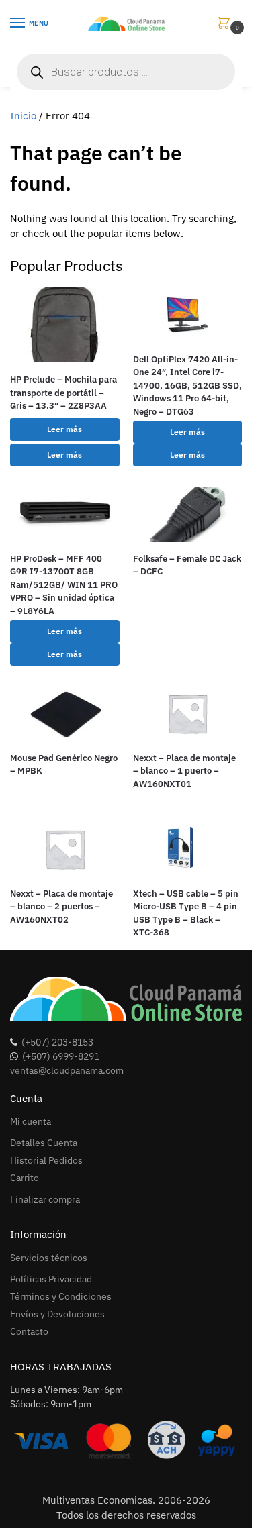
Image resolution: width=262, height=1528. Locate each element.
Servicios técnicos (48, 1258)
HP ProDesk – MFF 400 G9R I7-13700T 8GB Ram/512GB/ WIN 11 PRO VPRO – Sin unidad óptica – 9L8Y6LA (64, 585)
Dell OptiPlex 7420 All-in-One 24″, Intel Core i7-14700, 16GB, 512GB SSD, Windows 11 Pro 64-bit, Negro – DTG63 (187, 385)
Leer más (64, 429)
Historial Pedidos (46, 1160)
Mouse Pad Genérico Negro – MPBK (64, 764)
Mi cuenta (30, 1121)
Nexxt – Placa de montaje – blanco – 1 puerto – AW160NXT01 (184, 771)
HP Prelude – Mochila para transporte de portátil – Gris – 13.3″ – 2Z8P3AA (63, 392)
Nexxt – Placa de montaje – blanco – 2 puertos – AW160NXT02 (61, 906)
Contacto (29, 1331)
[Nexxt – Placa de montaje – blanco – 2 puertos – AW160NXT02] (65, 848)
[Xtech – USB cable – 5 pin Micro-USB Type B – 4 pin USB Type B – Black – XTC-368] (188, 848)
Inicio (23, 115)
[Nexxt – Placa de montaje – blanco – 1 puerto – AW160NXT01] (188, 713)
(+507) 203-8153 (57, 1042)
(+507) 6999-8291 (60, 1056)
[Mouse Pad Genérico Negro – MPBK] (65, 713)
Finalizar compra (45, 1199)
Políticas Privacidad (51, 1279)
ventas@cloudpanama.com (67, 1070)
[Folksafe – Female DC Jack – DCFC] (188, 514)
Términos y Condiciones (61, 1296)
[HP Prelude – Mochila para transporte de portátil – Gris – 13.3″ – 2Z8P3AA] (65, 324)
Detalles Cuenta (43, 1143)
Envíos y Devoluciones (57, 1314)
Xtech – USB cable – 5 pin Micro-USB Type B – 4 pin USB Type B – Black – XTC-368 (185, 913)
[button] (226, 24)
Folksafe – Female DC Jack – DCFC (187, 565)
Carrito (24, 1178)
